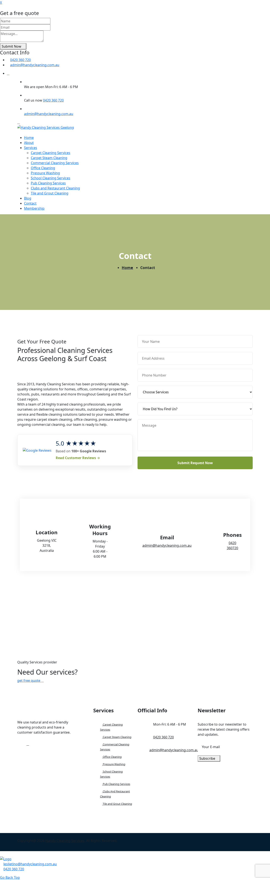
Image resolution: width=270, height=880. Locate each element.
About (29, 142)
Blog (27, 198)
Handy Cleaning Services (64, 840)
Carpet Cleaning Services (50, 152)
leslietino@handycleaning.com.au (30, 864)
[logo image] (5, 858)
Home (29, 137)
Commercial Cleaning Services (55, 163)
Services (30, 147)
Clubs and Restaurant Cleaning (55, 188)
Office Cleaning (43, 168)
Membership (34, 208)
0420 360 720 (20, 60)
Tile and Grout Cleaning (49, 193)
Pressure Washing (45, 173)
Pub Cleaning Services (48, 183)
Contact (30, 203)
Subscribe (207, 758)
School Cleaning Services (50, 178)
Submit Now (12, 46)
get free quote (29, 680)
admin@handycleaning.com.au (34, 65)
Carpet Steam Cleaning (49, 157)
